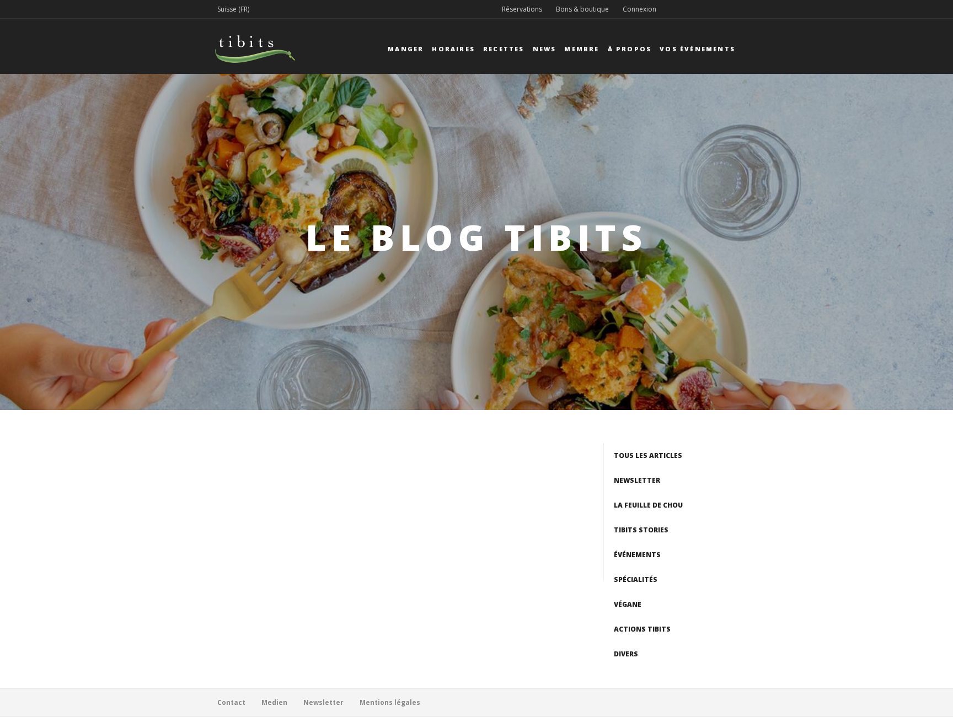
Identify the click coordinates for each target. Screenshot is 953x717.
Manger (406, 49)
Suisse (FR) (233, 9)
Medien (274, 702)
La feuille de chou (648, 505)
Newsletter (637, 480)
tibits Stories (641, 530)
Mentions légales (390, 702)
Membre (581, 49)
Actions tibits (642, 629)
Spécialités (635, 579)
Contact (231, 702)
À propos (630, 49)
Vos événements (697, 49)
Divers (626, 654)
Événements (637, 554)
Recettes (503, 49)
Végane (627, 604)
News (544, 49)
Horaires (453, 49)
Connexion (639, 9)
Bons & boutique (582, 9)
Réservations (522, 9)
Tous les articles (648, 455)
